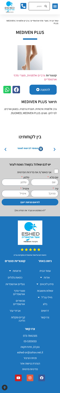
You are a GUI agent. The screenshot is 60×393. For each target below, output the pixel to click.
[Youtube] (18, 378)
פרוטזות (17, 271)
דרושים (45, 310)
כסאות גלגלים (15, 277)
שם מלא (53, 177)
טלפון (26, 177)
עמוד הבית (54, 21)
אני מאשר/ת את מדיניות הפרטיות (34, 172)
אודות (47, 277)
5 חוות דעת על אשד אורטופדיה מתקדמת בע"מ (30, 255)
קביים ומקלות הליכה (18, 318)
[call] (23, 5)
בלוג (45, 304)
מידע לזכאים (47, 284)
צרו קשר (45, 317)
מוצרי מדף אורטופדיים (39, 21)
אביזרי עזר (15, 310)
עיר (56, 188)
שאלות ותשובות (45, 291)
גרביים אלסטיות (22, 21)
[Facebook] (41, 378)
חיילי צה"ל (46, 297)
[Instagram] (30, 378)
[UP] (5, 387)
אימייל (25, 188)
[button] (55, 6)
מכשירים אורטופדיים (19, 302)
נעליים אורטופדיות (15, 284)
